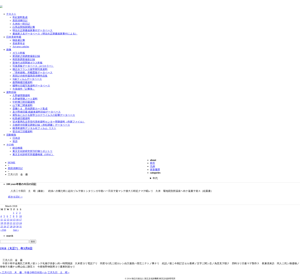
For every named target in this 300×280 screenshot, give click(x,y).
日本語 (16, 138)
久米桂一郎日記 (21, 23)
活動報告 (11, 134)
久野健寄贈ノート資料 (25, 98)
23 (17, 223)
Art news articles (20, 46)
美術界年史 (18, 43)
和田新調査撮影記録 (23, 59)
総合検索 (17, 148)
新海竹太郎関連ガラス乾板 (27, 62)
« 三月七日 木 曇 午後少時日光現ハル (23, 272)
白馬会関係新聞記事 (23, 27)
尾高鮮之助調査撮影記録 (26, 56)
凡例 (152, 166)
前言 (152, 163)
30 (17, 226)
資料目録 (11, 92)
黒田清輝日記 (20, 20)
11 (1, 219)
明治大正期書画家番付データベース (32, 30)
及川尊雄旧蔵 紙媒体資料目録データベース (36, 112)
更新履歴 (155, 169)
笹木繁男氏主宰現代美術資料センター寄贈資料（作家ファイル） (48, 121)
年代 (155, 178)
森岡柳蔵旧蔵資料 (22, 82)
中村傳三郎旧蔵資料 (23, 102)
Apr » (16, 230)
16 (17, 219)
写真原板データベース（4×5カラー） (33, 66)
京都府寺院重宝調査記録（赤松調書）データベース (41, 125)
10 (20, 216)
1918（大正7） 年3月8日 (16, 248)
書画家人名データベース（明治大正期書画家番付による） (45, 33)
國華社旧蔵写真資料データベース (31, 85)
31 (20, 226)
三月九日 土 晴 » (58, 272)
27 (8, 226)
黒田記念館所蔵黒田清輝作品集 (30, 75)
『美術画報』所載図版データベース (32, 72)
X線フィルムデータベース (27, 79)
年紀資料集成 (20, 17)
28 (11, 226)
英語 (15, 141)
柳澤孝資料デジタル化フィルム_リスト (34, 128)
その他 (10, 144)
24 (20, 223)
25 (1, 226)
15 (14, 219)
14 (11, 219)
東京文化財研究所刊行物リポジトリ (32, 151)
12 (5, 219)
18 (1, 223)
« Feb (3, 230)
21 (11, 223)
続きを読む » (15, 196)
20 (8, 223)
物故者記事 (18, 40)
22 (14, 223)
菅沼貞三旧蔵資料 (22, 131)
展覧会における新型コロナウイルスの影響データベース (43, 115)
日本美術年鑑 (13, 37)
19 (5, 223)
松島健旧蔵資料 (21, 118)
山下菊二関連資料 (22, 105)
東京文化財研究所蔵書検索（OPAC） (33, 154)
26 (5, 226)
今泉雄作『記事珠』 (23, 89)
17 (20, 219)
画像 (8, 49)
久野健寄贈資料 (21, 95)
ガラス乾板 (18, 53)
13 (8, 219)
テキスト (11, 14)
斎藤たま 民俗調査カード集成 (30, 108)
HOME (11, 162)
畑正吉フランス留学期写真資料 (30, 69)
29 (14, 226)
